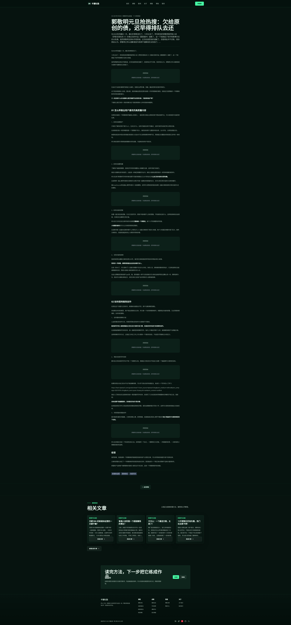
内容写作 (133, 474)
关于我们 (181, 603)
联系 (163, 4)
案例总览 (154, 603)
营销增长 (125, 474)
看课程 (183, 577)
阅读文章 (100, 539)
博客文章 (167, 603)
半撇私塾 (104, 600)
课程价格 (140, 603)
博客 (151, 4)
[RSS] (188, 621)
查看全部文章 (93, 548)
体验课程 (140, 612)
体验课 (199, 3)
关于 (145, 4)
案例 (139, 4)
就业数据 (154, 612)
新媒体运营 (116, 474)
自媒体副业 (141, 606)
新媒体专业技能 (127, 16)
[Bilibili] (185, 621)
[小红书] (182, 621)
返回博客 (146, 487)
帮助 (157, 4)
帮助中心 (167, 606)
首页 (127, 4)
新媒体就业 (141, 609)
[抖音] (178, 621)
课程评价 (154, 609)
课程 (133, 4)
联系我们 (181, 606)
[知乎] (175, 621)
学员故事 (154, 606)
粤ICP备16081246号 (118, 621)
